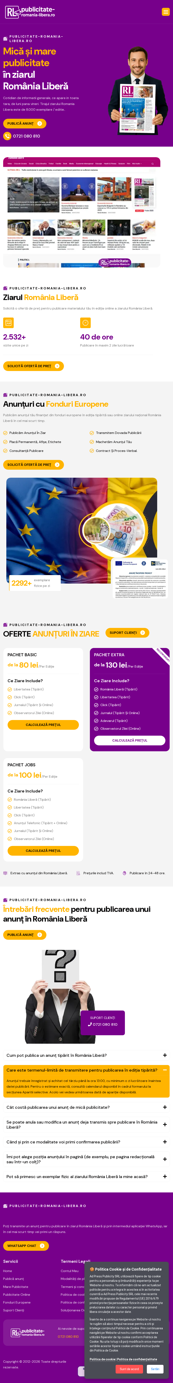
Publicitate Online (16, 1294)
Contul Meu (69, 1271)
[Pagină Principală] (30, 11)
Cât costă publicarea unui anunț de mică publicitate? (58, 1107)
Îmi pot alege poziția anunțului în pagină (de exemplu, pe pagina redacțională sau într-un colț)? (80, 1159)
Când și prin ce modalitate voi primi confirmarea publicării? (63, 1142)
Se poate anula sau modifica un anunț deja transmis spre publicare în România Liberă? (82, 1124)
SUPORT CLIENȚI (123, 632)
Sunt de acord (129, 1369)
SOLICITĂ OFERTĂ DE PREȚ (29, 366)
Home (7, 1271)
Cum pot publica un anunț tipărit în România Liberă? (57, 1055)
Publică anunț (13, 1279)
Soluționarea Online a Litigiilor (83, 1310)
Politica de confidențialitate (82, 1302)
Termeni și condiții (74, 1287)
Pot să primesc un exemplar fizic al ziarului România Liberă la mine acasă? (77, 1176)
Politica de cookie (74, 1294)
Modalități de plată (75, 1279)
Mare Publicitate (15, 1287)
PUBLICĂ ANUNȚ (20, 123)
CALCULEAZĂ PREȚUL (43, 725)
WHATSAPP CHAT (21, 1246)
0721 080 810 (26, 136)
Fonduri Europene (17, 1302)
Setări (155, 1369)
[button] (166, 12)
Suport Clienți (13, 1310)
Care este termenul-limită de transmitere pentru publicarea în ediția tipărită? (82, 1070)
